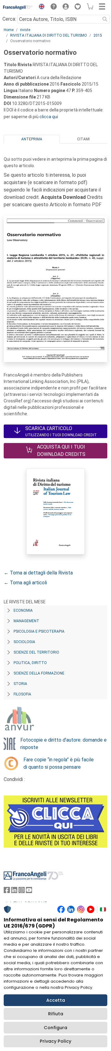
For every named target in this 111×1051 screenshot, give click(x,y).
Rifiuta (55, 1014)
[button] (40, 7)
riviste (25, 30)
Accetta (55, 1000)
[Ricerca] (105, 19)
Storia (20, 684)
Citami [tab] (83, 139)
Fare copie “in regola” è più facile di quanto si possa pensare (58, 763)
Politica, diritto (30, 663)
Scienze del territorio (36, 652)
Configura (55, 1028)
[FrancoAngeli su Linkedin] (14, 891)
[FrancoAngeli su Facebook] (7, 891)
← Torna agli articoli (25, 583)
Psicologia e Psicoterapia (39, 631)
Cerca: (9, 19)
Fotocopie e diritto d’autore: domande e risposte (63, 743)
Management (26, 621)
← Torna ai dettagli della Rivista (38, 573)
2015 (97, 35)
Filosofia (22, 694)
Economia (23, 610)
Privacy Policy (55, 1041)
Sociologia (24, 642)
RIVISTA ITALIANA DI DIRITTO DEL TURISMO (48, 35)
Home (9, 30)
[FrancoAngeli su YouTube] (29, 891)
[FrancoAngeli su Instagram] (21, 891)
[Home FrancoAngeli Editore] (18, 7)
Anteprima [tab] (31, 139)
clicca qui (48, 116)
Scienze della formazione (39, 673)
